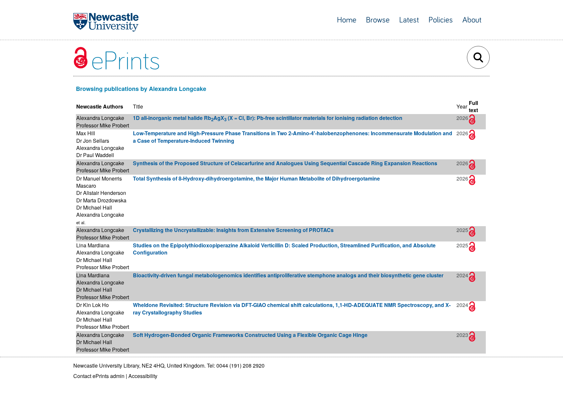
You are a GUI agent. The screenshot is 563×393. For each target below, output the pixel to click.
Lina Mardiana (92, 245)
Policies (440, 20)
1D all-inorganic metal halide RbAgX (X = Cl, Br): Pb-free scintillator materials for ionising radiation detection (267, 118)
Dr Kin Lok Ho (92, 305)
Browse (378, 20)
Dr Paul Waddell (95, 155)
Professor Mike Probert (102, 125)
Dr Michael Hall (94, 207)
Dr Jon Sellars (92, 140)
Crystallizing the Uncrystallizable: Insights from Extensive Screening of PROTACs (233, 230)
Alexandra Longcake (100, 118)
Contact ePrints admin (98, 376)
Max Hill (85, 133)
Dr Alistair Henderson (101, 192)
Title (138, 106)
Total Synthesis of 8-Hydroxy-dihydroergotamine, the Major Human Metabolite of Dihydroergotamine (256, 178)
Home (346, 20)
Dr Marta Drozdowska (101, 200)
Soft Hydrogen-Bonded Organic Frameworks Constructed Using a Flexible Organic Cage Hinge (250, 335)
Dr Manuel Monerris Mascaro (99, 182)
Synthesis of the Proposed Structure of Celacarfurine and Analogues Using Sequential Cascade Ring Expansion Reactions (285, 163)
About (472, 20)
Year (461, 106)
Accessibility (142, 376)
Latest (409, 20)
